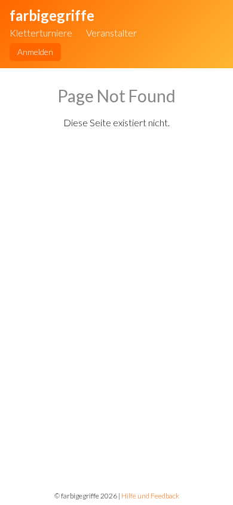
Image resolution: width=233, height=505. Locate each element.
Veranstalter (111, 32)
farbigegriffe (52, 15)
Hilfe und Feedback (150, 495)
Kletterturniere (41, 32)
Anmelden (35, 52)
